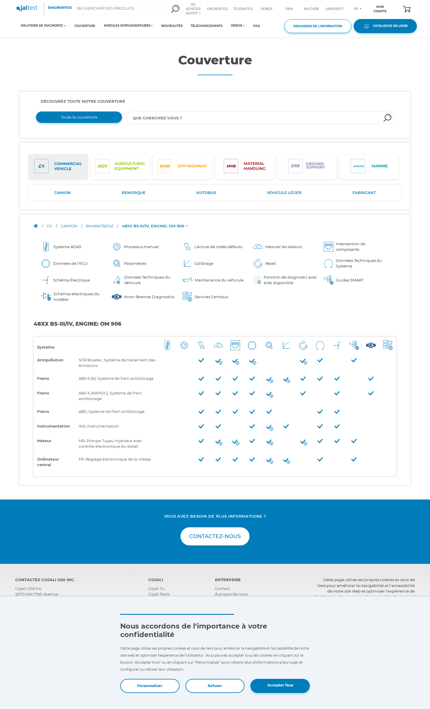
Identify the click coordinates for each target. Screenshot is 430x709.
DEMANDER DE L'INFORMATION (317, 26)
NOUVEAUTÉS (172, 26)
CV (50, 226)
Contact (222, 588)
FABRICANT (364, 192)
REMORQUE (134, 192)
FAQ (256, 26)
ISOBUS (266, 9)
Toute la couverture (79, 117)
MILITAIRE (311, 9)
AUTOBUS (206, 192)
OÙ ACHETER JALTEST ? (193, 9)
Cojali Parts (159, 594)
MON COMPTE (380, 9)
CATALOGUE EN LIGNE (389, 26)
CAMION (62, 192)
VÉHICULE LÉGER (284, 192)
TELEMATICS (242, 9)
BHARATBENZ (100, 226)
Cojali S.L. (157, 588)
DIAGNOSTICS (217, 9)
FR (356, 9)
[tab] (58, 166)
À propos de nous (231, 594)
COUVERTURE (84, 26)
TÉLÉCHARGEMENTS (206, 26)
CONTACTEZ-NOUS (215, 536)
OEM (289, 9)
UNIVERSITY (334, 9)
